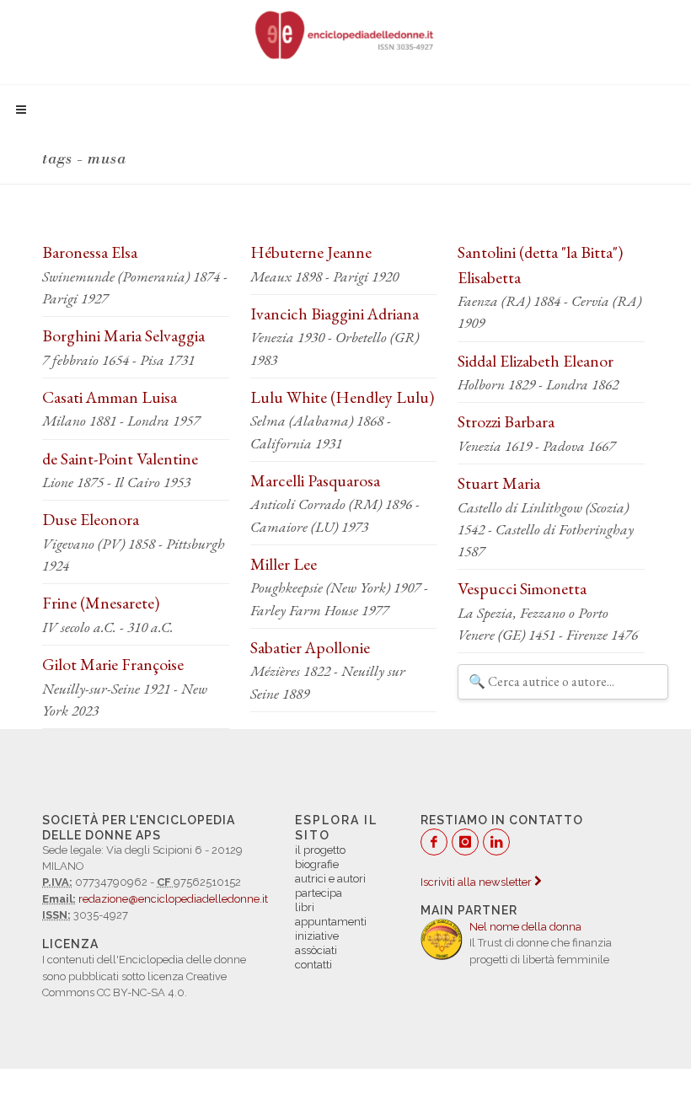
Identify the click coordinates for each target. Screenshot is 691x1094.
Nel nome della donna (525, 926)
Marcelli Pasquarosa (315, 480)
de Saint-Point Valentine (120, 458)
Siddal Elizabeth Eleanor (535, 361)
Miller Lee (283, 564)
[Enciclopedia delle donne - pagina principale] (345, 33)
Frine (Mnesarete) (100, 603)
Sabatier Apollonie (310, 647)
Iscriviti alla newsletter (477, 882)
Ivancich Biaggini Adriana (334, 313)
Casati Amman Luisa (109, 397)
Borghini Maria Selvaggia (123, 335)
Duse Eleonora (90, 519)
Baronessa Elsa (89, 252)
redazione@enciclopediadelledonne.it (173, 899)
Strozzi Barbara (506, 421)
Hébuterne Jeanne (311, 252)
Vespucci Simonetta (522, 588)
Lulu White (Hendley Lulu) (342, 397)
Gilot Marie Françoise (113, 664)
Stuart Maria (499, 483)
